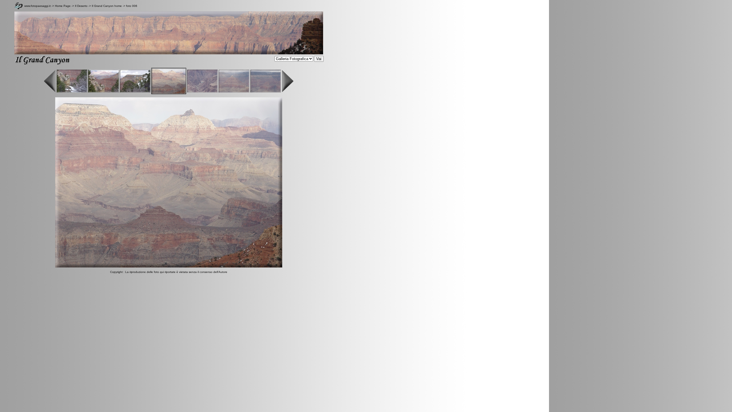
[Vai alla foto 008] (233, 91)
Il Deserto (81, 5)
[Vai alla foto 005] (135, 91)
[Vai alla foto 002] (50, 91)
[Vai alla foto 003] (72, 91)
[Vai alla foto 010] (287, 91)
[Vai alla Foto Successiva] (168, 266)
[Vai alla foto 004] (103, 91)
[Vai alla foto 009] (265, 91)
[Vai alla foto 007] (202, 91)
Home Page (63, 5)
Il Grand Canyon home (107, 5)
